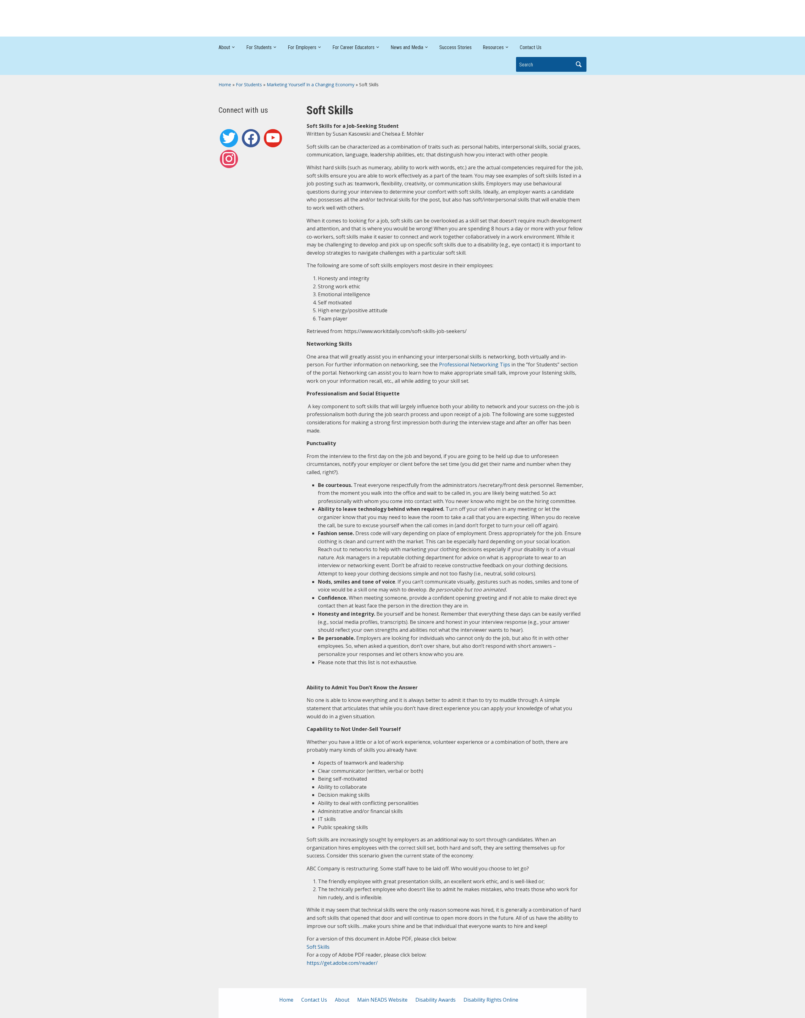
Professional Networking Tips (474, 364)
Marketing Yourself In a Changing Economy (310, 85)
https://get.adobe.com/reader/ (342, 962)
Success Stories (455, 47)
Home (225, 85)
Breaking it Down (544, 16)
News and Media (407, 47)
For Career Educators (353, 47)
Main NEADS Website (382, 999)
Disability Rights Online (491, 999)
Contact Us (530, 47)
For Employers (302, 47)
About (224, 47)
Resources (493, 47)
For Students (259, 47)
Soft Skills (318, 946)
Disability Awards (435, 999)
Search (578, 64)
